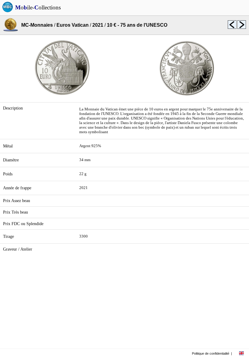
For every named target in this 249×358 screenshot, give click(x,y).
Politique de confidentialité (210, 353)
